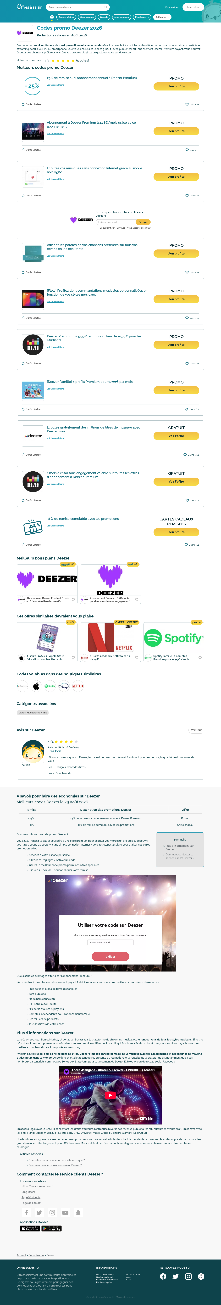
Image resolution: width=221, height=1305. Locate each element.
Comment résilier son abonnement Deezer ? (55, 1165)
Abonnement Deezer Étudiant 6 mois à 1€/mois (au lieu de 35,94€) (48, 600)
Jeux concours (121, 17)
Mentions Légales (104, 1282)
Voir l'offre (176, 436)
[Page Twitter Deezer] (39, 1212)
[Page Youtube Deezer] (65, 1212)
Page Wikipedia (31, 1197)
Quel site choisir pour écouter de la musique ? (57, 1160)
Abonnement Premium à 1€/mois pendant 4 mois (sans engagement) (110, 600)
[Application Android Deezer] (30, 1229)
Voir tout (196, 730)
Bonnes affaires (66, 17)
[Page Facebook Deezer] (26, 1212)
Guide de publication (105, 1277)
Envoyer (143, 222)
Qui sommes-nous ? (105, 1274)
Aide (128, 1277)
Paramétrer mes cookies (107, 1280)
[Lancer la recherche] (106, 7)
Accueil (52, 16)
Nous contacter (133, 1274)
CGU (128, 1280)
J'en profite (176, 86)
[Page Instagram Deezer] (52, 1212)
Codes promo (87, 17)
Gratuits (104, 17)
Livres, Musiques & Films (33, 712)
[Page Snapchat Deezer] (78, 1212)
